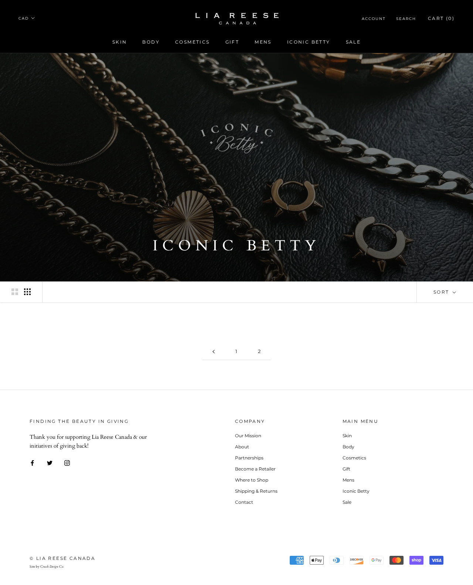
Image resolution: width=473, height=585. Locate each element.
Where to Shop (251, 480)
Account (374, 18)
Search (406, 18)
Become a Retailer (255, 469)
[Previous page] (213, 351)
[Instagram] (67, 462)
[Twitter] (49, 462)
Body (151, 42)
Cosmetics (192, 42)
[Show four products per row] (27, 291)
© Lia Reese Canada (62, 558)
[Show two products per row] (14, 291)
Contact (244, 502)
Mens (263, 42)
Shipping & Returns (256, 491)
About (242, 446)
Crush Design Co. (52, 566)
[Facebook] (32, 462)
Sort (442, 292)
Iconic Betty (308, 42)
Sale (353, 42)
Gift (232, 42)
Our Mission (248, 435)
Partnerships (249, 458)
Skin (119, 42)
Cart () (441, 18)
